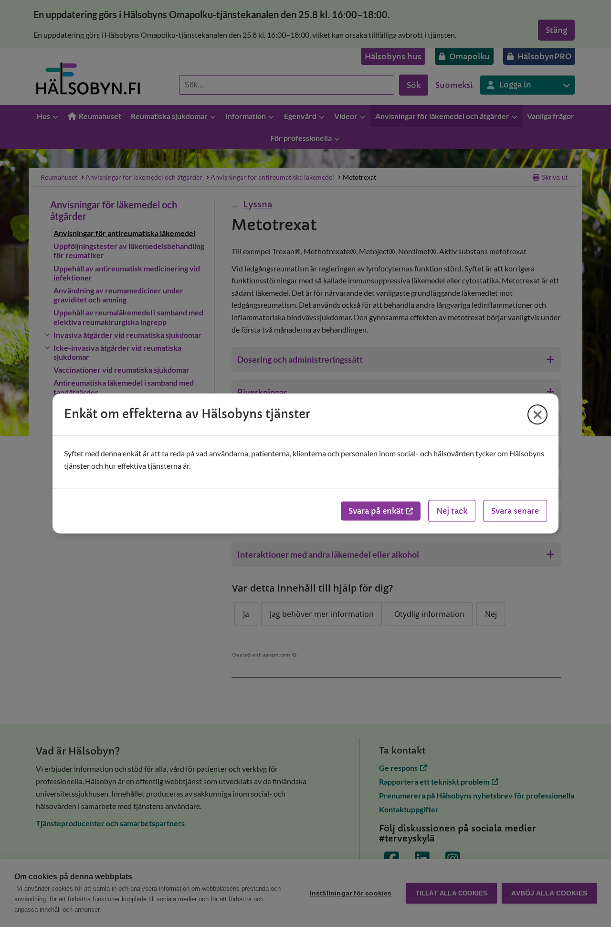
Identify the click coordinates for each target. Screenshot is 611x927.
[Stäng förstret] (537, 414)
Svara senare (515, 511)
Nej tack (451, 511)
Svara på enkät (376, 511)
